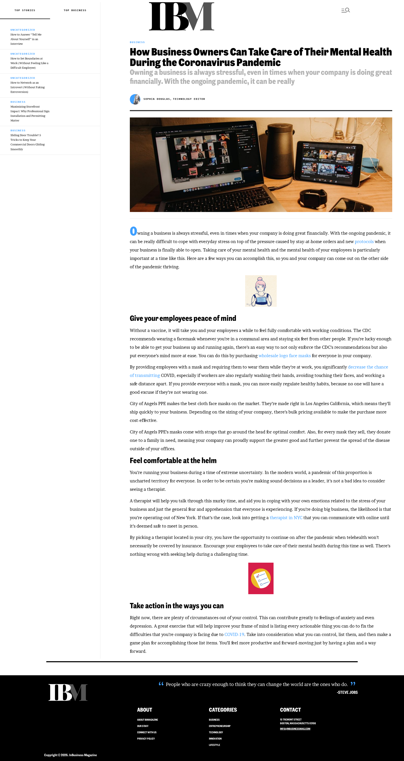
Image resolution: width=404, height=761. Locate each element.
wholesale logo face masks (285, 355)
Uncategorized (23, 29)
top (67, 10)
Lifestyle (214, 745)
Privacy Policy (146, 738)
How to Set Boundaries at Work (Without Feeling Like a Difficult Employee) (29, 63)
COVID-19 (234, 634)
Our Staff (143, 726)
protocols (364, 241)
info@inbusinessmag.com (295, 728)
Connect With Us (147, 732)
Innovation (215, 738)
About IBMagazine (147, 719)
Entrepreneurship (220, 726)
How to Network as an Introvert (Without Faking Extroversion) (28, 87)
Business (78, 10)
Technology (216, 732)
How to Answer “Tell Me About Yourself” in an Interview (26, 39)
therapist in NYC (286, 517)
